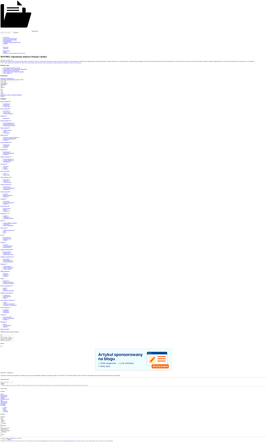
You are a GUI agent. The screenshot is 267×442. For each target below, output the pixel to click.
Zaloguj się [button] (5, 48)
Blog (2, 400)
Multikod (3, 397)
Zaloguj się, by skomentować (7, 78)
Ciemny (9, 439)
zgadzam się (44, 440)
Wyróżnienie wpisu (5, 399)
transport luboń (49, 62)
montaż (44, 62)
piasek (29, 62)
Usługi (6, 62)
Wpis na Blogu (4, 396)
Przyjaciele (5, 411)
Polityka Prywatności (70, 440)
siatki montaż (78, 62)
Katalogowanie (4, 395)
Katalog (5, 52)
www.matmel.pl (4, 83)
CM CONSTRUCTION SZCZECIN (11, 68)
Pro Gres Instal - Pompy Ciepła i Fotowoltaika (13, 71)
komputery (40, 62)
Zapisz (2, 383)
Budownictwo (10, 62)
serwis (26, 62)
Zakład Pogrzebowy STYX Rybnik (11, 70)
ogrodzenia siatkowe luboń (58, 62)
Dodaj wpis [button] (5, 47)
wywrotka (71, 62)
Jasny (3, 439)
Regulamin (3, 404)
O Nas (2, 394)
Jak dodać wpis (4, 401)
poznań (23, 62)
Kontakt (5, 410)
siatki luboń (66, 62)
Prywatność (3, 405)
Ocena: (2, 81)
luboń (74, 62)
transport (33, 62)
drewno (36, 62)
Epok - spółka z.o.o (7, 73)
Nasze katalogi (4, 402)
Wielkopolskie (16, 62)
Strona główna (6, 50)
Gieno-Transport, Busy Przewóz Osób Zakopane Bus (15, 69)
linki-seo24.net (13, 438)
